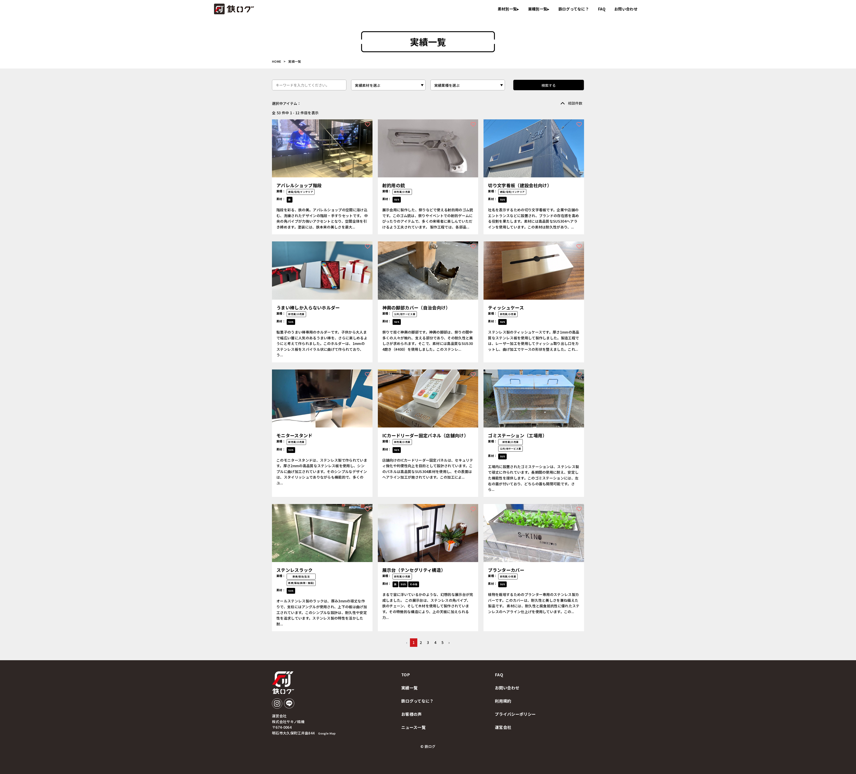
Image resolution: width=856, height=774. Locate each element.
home (276, 61)
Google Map (326, 733)
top (405, 674)
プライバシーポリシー (515, 714)
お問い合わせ (626, 9)
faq (601, 9)
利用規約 (503, 701)
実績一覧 (409, 688)
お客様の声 (411, 714)
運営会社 (503, 727)
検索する (548, 85)
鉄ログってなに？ (573, 9)
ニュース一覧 (413, 727)
